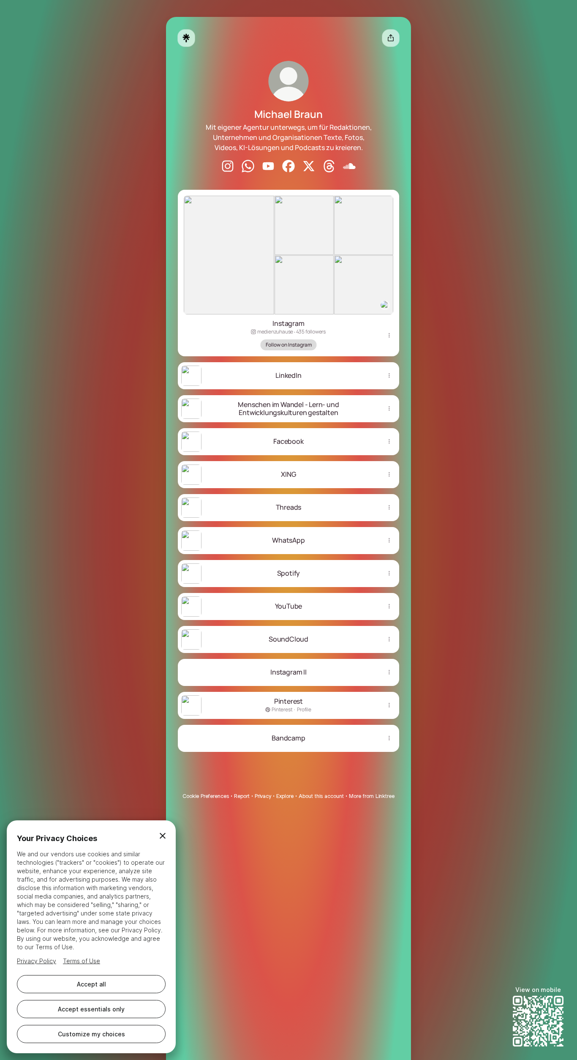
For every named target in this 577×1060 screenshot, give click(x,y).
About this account (321, 796)
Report (242, 796)
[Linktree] (186, 38)
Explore (285, 796)
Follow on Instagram (289, 344)
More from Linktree (372, 796)
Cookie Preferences (205, 796)
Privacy (263, 796)
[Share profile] (390, 38)
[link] (228, 166)
